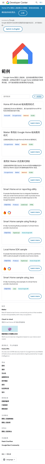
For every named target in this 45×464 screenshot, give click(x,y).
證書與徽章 (5, 401)
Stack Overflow (7, 441)
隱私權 (9, 454)
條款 (3, 454)
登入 (41, 2)
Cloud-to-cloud (7, 319)
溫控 (3, 369)
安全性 (4, 373)
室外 (3, 392)
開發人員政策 (6, 422)
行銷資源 (5, 405)
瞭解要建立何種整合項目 (10, 334)
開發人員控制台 (7, 431)
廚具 (3, 385)
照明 (3, 366)
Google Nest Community (10, 445)
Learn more (35, 123)
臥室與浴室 (5, 388)
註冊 (22, 13)
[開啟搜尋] (36, 2)
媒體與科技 (5, 377)
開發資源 (5, 409)
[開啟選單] (3, 2)
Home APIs (5, 349)
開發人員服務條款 (7, 419)
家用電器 (5, 381)
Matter (4, 309)
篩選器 (38, 97)
